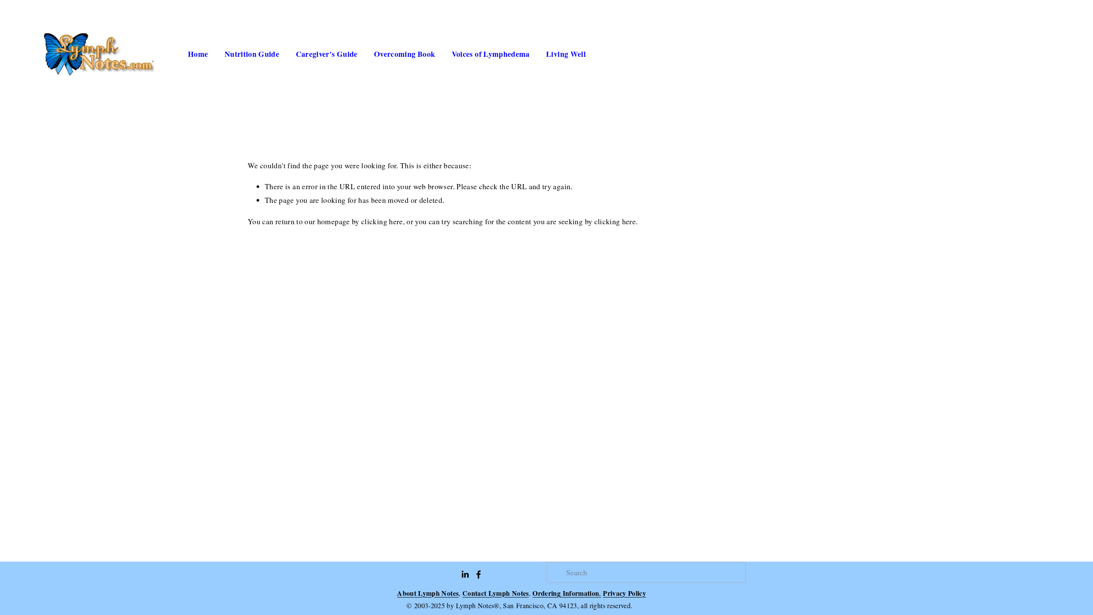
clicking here (382, 221)
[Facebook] (478, 574)
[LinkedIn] (465, 574)
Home (198, 53)
